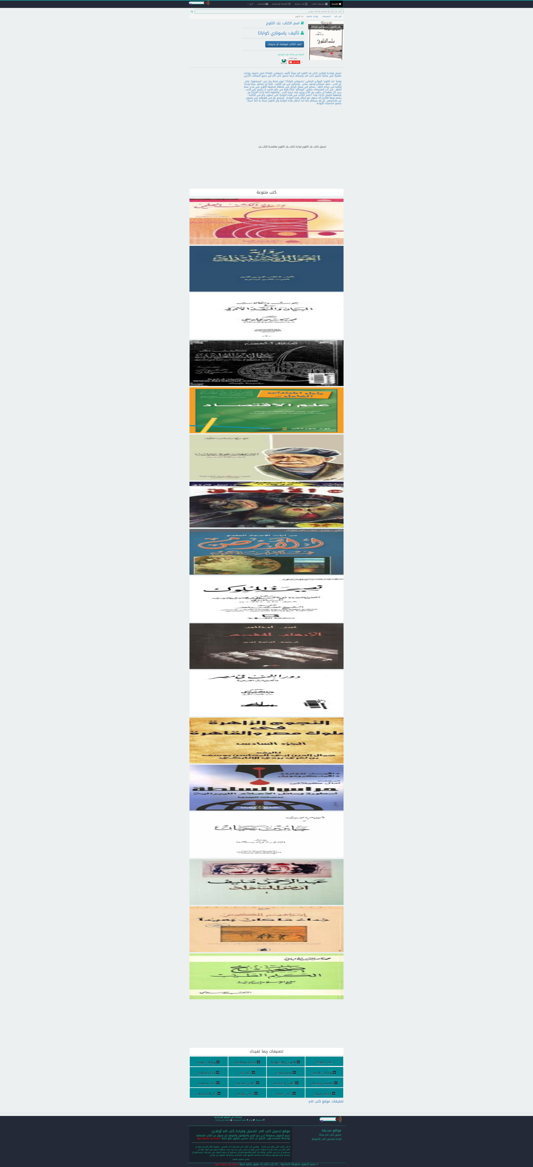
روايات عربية (206, 1062)
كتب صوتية (300, 4)
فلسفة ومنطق (322, 1083)
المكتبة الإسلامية (280, 4)
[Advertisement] (213, 39)
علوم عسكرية (245, 1083)
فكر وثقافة (206, 1073)
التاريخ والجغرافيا (283, 1062)
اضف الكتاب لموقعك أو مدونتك (285, 44)
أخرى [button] (251, 4)
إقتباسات (261, 4)
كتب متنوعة (324, 1062)
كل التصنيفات (206, 1094)
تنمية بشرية (322, 1094)
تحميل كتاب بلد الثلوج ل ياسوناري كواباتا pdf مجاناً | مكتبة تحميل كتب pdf (326, 33)
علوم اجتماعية (283, 1083)
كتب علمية (283, 1094)
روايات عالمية (312, 16)
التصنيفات (326, 16)
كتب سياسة (206, 1083)
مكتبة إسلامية (245, 1062)
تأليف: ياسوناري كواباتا (278, 33)
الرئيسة (335, 4)
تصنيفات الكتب (318, 4)
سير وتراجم (283, 1073)
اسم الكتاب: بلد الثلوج (283, 23)
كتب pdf (338, 16)
